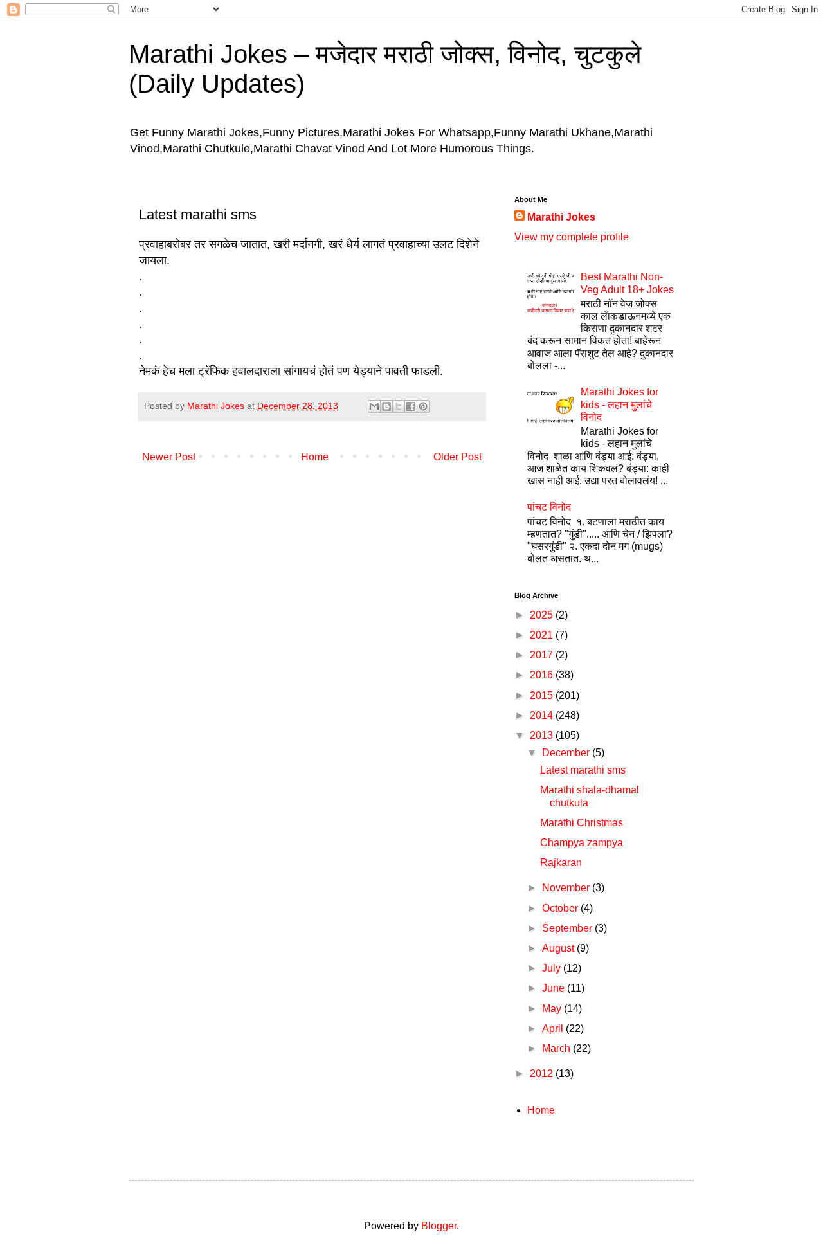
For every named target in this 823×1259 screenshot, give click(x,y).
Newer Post (168, 456)
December (567, 752)
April (554, 1028)
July (552, 968)
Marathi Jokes (561, 217)
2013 (543, 735)
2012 (543, 1073)
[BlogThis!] (386, 406)
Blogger (439, 1225)
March (557, 1048)
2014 (543, 715)
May (553, 1008)
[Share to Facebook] (410, 406)
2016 (543, 674)
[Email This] (374, 406)
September (568, 928)
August (559, 948)
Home (315, 456)
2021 (543, 635)
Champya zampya (581, 842)
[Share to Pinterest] (423, 406)
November (567, 887)
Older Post (457, 456)
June (554, 988)
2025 (543, 615)
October (561, 908)
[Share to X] (398, 406)
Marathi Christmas (581, 822)
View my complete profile (571, 236)
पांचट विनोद (549, 507)
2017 (543, 654)
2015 (543, 695)
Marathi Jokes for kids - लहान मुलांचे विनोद (619, 404)
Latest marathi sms (583, 770)
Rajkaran (561, 862)
